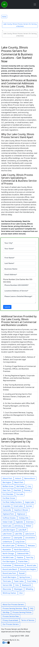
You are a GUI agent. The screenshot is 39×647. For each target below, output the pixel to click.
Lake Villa (18, 534)
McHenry (21, 545)
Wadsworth (26, 585)
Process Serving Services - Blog (15, 608)
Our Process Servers (11, 624)
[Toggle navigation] (35, 4)
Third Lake (7, 581)
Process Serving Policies (22, 612)
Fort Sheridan (8, 494)
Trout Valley (31, 581)
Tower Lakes (19, 581)
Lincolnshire (30, 538)
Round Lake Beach (10, 569)
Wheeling (29, 589)
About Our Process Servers (13, 604)
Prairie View (23, 561)
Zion (21, 593)
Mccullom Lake (8, 545)
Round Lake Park (9, 573)
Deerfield (17, 490)
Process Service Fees (11, 616)
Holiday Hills (23, 518)
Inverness (30, 522)
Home (4, 17)
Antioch (18, 478)
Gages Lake (29, 502)
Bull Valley (20, 486)
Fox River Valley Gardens (12, 502)
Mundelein (7, 549)
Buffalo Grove (8, 486)
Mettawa (31, 545)
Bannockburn (29, 478)
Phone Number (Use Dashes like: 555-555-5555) (18, 280)
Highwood (21, 514)
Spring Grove (24, 577)
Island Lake (7, 526)
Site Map (6, 612)
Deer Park (7, 490)
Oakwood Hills (23, 553)
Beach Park (18, 482)
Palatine (20, 557)
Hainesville (7, 510)
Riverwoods (19, 565)
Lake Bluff (22, 530)
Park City (29, 557)
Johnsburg (19, 526)
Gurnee (29, 506)
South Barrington (9, 577)
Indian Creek (8, 522)
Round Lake (31, 565)
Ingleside (19, 522)
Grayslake (6, 506)
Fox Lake (19, 494)
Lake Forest (7, 534)
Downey (27, 490)
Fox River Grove (9, 498)
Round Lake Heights (28, 569)
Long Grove (19, 541)
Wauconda (7, 589)
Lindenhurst (7, 541)
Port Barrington (9, 561)
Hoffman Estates (9, 518)
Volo (17, 585)
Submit (7, 307)
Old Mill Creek (8, 557)
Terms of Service (27, 620)
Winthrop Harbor (9, 593)
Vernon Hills (7, 585)
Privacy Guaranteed (10, 620)
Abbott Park (7, 478)
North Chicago (8, 553)
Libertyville (18, 538)
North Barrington (21, 549)
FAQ (31, 608)
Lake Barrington (9, 530)
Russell (22, 573)
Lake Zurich (29, 534)
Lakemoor (7, 538)
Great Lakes (18, 506)
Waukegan (18, 589)
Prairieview (7, 565)
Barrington (7, 482)
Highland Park (8, 514)
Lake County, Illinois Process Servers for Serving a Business (20, 25)
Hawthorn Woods (21, 510)
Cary (29, 486)
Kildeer (28, 526)
